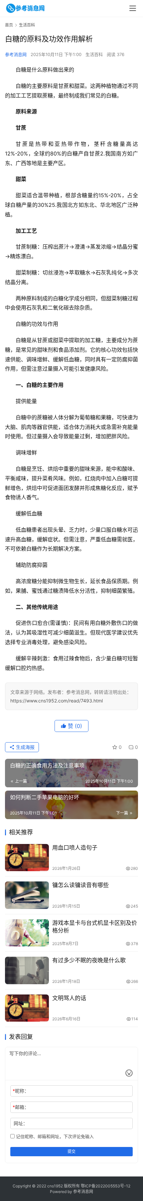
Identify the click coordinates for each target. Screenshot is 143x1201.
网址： (21, 1123)
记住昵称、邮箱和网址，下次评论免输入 (54, 1136)
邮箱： (21, 1107)
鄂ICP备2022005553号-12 (105, 1185)
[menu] (133, 8)
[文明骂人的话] (27, 1008)
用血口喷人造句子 (74, 847)
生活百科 (94, 54)
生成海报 (25, 747)
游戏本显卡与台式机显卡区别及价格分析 (94, 927)
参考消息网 (16, 54)
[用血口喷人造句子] (27, 857)
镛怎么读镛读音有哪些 (80, 885)
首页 (9, 25)
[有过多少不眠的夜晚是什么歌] (27, 970)
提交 (71, 1151)
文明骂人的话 (69, 998)
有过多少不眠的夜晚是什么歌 (89, 960)
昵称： (21, 1091)
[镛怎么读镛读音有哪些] (27, 895)
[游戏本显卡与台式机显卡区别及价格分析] (27, 933)
